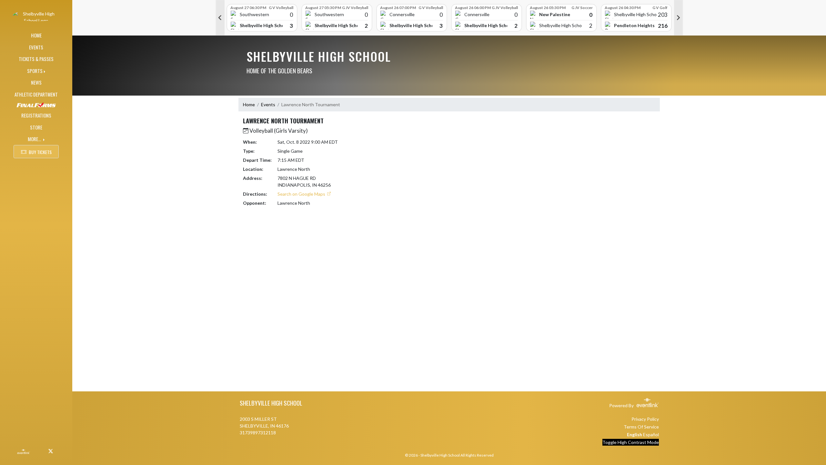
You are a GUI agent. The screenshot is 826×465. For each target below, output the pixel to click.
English (634, 434)
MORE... (35, 138)
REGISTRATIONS (36, 115)
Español (651, 434)
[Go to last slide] (220, 18)
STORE (36, 127)
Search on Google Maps (301, 194)
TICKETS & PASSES (36, 58)
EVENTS (36, 47)
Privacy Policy (645, 419)
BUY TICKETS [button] (40, 152)
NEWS (36, 82)
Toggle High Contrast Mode (630, 442)
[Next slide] (678, 18)
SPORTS (35, 70)
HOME (36, 35)
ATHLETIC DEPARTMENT (36, 94)
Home (249, 104)
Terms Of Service (641, 426)
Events (268, 104)
